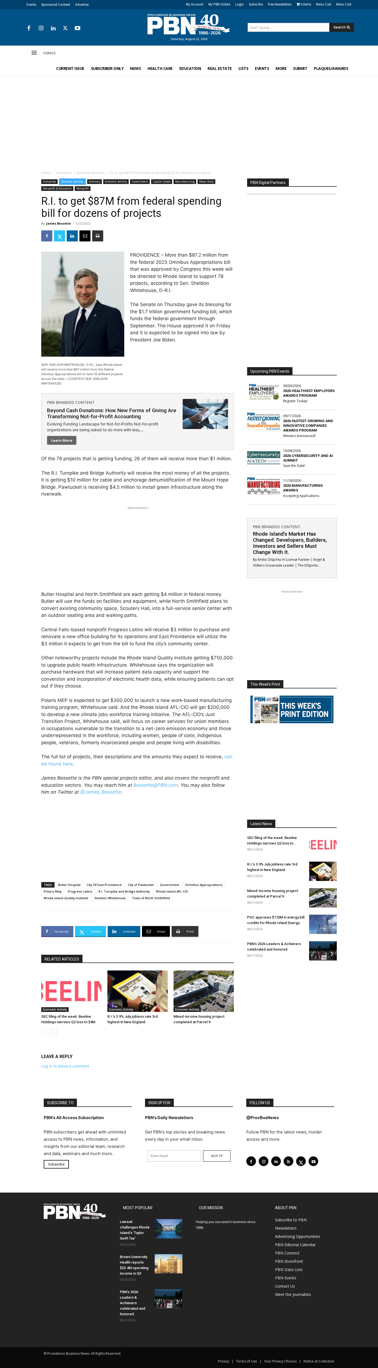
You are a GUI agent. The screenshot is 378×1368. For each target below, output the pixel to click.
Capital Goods (161, 181)
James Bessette (58, 223)
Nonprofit (82, 188)
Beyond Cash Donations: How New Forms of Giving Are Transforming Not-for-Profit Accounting (111, 413)
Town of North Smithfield (151, 898)
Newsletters (286, 1228)
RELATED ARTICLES (62, 959)
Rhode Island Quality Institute (66, 898)
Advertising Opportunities (297, 1236)
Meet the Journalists (293, 1294)
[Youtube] (77, 28)
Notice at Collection (319, 1361)
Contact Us (285, 1286)
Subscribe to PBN (291, 1219)
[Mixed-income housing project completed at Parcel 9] (204, 991)
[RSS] (288, 1161)
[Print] (97, 235)
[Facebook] (28, 28)
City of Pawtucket (141, 885)
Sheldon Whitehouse (110, 898)
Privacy (223, 1361)
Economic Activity (116, 181)
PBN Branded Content (71, 402)
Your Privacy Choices (280, 1361)
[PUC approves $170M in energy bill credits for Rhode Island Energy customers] (323, 924)
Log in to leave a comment (65, 1066)
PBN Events (285, 1277)
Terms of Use (246, 1361)
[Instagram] (41, 28)
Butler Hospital (69, 885)
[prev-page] (44, 1033)
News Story (206, 181)
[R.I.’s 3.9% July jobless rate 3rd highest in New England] (137, 991)
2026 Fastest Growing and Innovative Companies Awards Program (308, 425)
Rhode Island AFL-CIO (172, 891)
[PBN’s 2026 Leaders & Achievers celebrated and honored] (323, 951)
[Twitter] (65, 28)
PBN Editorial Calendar (295, 1244)
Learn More (61, 440)
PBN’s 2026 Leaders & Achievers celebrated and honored (132, 1303)
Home (46, 172)
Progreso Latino (80, 891)
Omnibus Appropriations (203, 885)
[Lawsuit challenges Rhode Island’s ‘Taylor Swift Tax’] (168, 1228)
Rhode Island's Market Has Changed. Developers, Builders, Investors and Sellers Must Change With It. (290, 543)
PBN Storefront (289, 1261)
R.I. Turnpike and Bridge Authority (124, 891)
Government (140, 181)
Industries (64, 172)
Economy (94, 181)
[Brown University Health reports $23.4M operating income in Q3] (168, 1264)
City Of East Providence (104, 885)
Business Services (90, 172)
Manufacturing (185, 181)
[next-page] (53, 1033)
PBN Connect (287, 1253)
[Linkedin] (53, 28)
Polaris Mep (53, 891)
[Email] (84, 235)
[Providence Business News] (189, 24)
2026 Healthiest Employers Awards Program (309, 393)
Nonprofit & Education (57, 188)
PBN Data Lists (289, 1269)
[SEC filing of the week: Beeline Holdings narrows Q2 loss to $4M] (71, 991)
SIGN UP (217, 1155)
